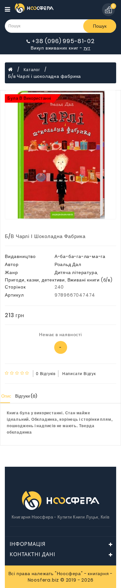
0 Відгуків (45, 373)
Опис (6, 396)
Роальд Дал (68, 264)
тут (87, 48)
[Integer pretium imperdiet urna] (60, 154)
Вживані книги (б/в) (90, 280)
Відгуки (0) (26, 396)
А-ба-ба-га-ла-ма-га (80, 256)
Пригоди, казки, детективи (35, 280)
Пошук (99, 26)
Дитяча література (76, 272)
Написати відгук (79, 373)
